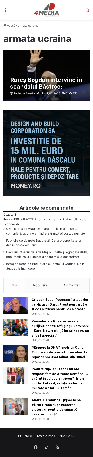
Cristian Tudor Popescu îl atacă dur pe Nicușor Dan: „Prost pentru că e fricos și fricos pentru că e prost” (60, 304)
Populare (40, 285)
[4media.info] (46, 10)
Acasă (10, 25)
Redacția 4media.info (27, 93)
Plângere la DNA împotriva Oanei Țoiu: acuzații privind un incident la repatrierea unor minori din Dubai (59, 352)
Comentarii (72, 285)
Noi (14, 285)
